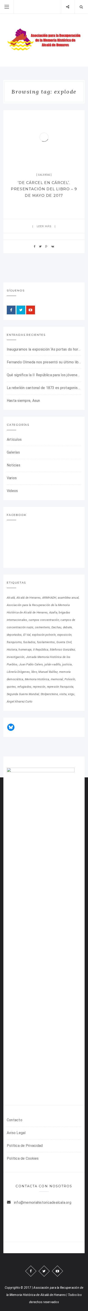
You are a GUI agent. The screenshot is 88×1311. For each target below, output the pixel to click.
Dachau (56, 627)
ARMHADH (49, 597)
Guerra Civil (64, 642)
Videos (12, 491)
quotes (11, 686)
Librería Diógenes (18, 671)
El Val (26, 634)
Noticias (13, 465)
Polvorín (70, 679)
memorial (57, 679)
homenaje (25, 649)
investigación (15, 657)
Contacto (14, 1120)
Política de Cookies (23, 1158)
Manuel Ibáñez (48, 671)
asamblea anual (68, 597)
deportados (14, 634)
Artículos (14, 439)
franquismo (14, 642)
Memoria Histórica (37, 679)
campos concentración (44, 620)
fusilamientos (46, 642)
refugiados (24, 686)
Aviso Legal (16, 1133)
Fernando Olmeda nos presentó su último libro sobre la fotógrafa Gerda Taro (44, 362)
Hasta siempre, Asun (23, 400)
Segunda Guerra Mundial (23, 694)
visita (62, 694)
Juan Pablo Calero (31, 664)
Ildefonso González (62, 649)
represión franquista (60, 686)
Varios (12, 478)
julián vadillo (52, 664)
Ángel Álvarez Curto (19, 701)
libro (34, 671)
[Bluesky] (10, 727)
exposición (64, 634)
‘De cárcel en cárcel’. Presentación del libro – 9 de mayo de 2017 (44, 189)
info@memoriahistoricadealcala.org (42, 1202)
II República (41, 649)
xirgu (71, 694)
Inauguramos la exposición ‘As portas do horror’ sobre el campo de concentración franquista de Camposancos (44, 349)
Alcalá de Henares (28, 597)
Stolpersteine (49, 694)
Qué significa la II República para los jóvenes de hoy (44, 375)
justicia (67, 664)
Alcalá (11, 597)
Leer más (44, 226)
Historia (12, 649)
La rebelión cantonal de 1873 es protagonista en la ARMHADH (44, 388)
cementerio (42, 627)
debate (67, 627)
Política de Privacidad (25, 1145)
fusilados (29, 642)
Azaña (53, 612)
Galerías (44, 175)
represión (39, 686)
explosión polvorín (44, 634)
